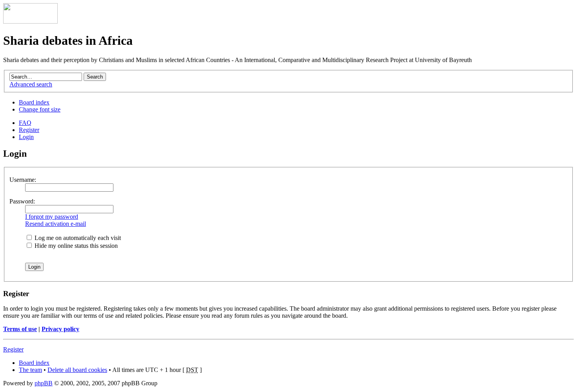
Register (29, 129)
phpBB (44, 383)
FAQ (25, 122)
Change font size (39, 109)
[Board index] (30, 21)
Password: (22, 201)
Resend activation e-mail (55, 223)
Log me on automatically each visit (77, 237)
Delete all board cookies (77, 369)
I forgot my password (51, 216)
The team (30, 369)
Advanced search (30, 84)
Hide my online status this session (75, 245)
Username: (22, 179)
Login (26, 137)
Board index (34, 102)
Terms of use (20, 329)
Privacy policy (60, 329)
